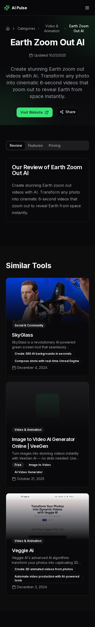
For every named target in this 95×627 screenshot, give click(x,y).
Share (71, 112)
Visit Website (31, 112)
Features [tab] (35, 145)
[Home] (8, 28)
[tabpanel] (47, 194)
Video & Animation (51, 28)
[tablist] (47, 145)
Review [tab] (16, 145)
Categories (26, 28)
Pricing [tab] (54, 145)
